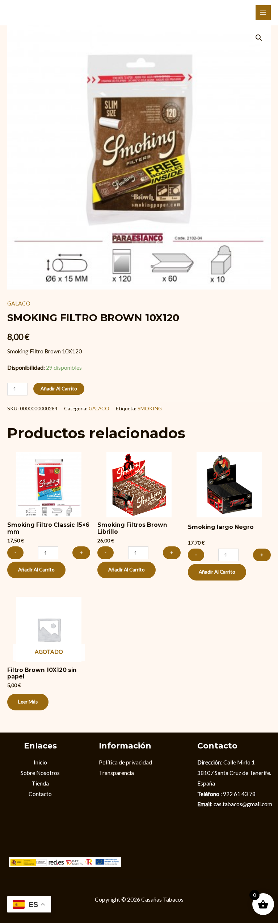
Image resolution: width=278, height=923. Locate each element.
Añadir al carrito (59, 388)
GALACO (18, 303)
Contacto (40, 794)
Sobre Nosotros (40, 773)
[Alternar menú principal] (263, 12)
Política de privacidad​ (125, 762)
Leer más (28, 702)
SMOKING (150, 408)
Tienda (40, 783)
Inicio (40, 762)
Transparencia (116, 773)
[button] (258, 37)
